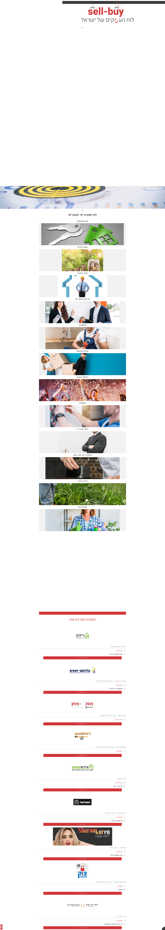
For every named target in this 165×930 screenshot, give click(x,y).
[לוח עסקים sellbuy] (107, 13)
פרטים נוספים (82, 658)
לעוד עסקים (82, 613)
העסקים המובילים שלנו (82, 619)
